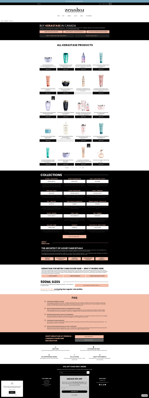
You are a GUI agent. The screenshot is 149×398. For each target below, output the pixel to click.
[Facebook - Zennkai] (99, 384)
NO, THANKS (74, 395)
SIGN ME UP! (74, 391)
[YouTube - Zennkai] (105, 384)
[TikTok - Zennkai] (103, 384)
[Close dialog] (87, 377)
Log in (100, 3)
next (83, 167)
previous (67, 167)
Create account (105, 3)
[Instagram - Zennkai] (101, 384)
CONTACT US (102, 380)
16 (80, 167)
